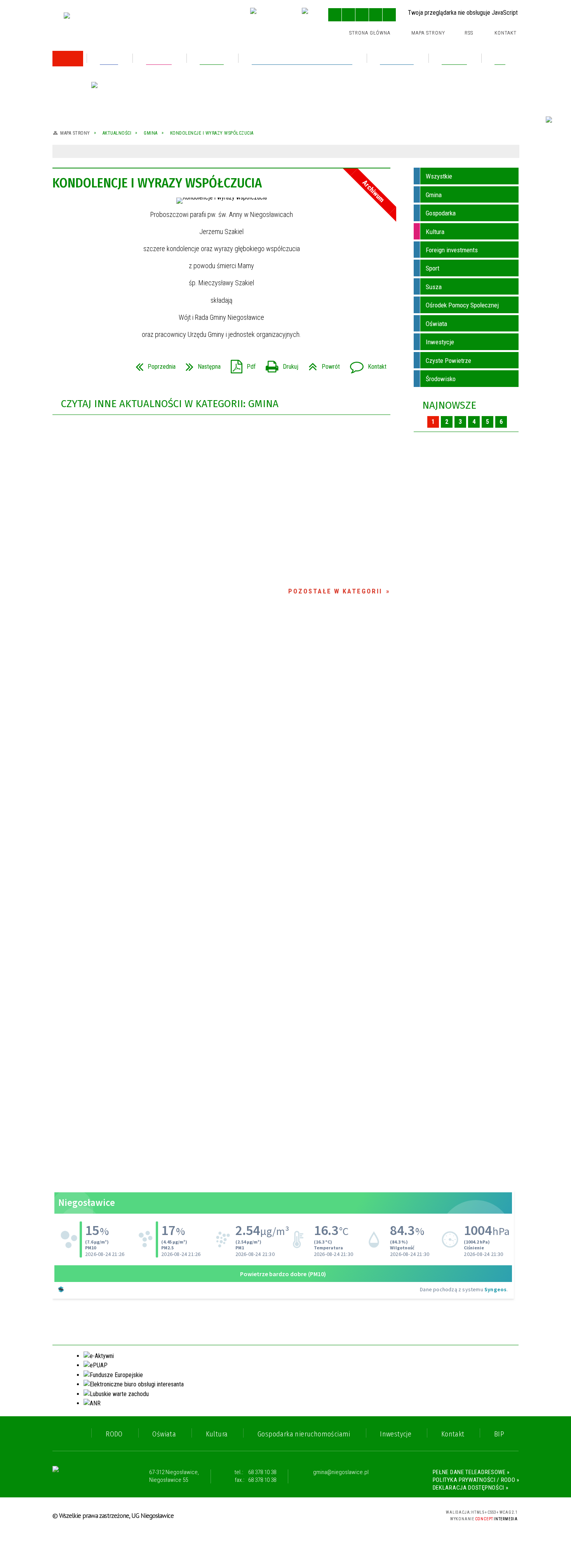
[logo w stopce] (82, 1476)
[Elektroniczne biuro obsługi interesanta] (269, 15)
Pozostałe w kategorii (335, 591)
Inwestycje (440, 342)
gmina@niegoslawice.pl (341, 1472)
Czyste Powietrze (448, 360)
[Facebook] (309, 15)
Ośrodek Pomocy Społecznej (462, 305)
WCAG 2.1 (409, 1514)
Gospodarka (441, 213)
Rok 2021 (78, 211)
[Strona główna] (67, 58)
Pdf (240, 364)
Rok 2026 (78, 82)
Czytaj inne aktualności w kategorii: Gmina (170, 404)
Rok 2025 (78, 99)
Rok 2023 (78, 132)
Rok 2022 (78, 195)
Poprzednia (152, 364)
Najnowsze (449, 405)
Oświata (436, 324)
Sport (432, 268)
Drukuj (278, 364)
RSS (469, 33)
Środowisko (441, 379)
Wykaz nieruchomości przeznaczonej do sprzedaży (120, 152)
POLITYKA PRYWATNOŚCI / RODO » (476, 1479)
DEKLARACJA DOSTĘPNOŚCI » (470, 1487)
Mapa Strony (428, 33)
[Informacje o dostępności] (348, 14)
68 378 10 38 (262, 1472)
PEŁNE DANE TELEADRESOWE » (471, 1472)
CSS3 (385, 1514)
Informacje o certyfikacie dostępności (286, 1515)
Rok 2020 (78, 228)
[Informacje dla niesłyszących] (375, 14)
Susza (434, 287)
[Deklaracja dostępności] (362, 14)
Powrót (321, 364)
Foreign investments (452, 250)
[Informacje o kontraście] (389, 14)
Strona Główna (369, 33)
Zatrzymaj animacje (334, 14)
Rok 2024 (78, 115)
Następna (200, 364)
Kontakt (505, 33)
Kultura (435, 232)
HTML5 (373, 1514)
